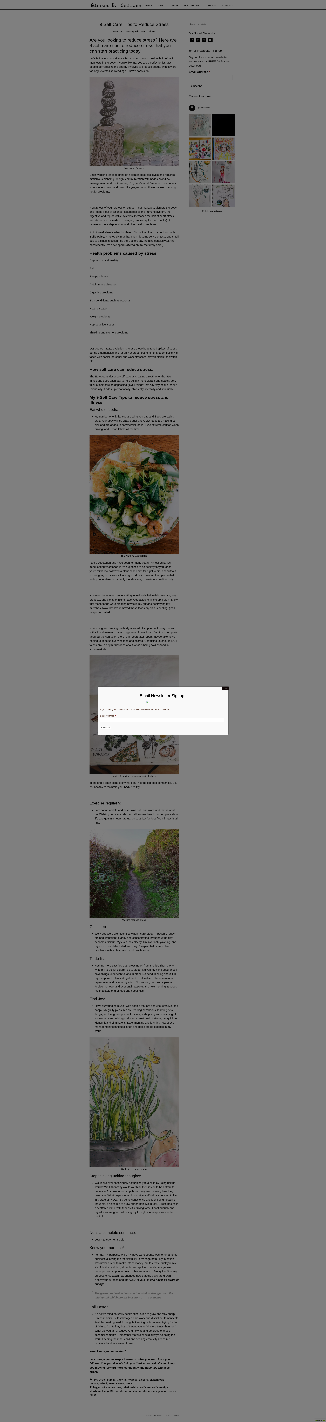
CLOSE (225, 688)
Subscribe (105, 728)
